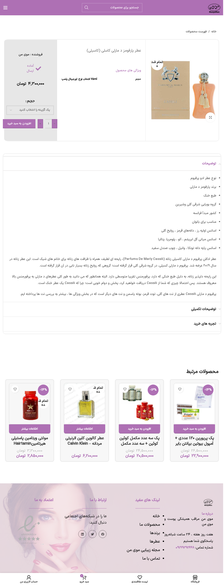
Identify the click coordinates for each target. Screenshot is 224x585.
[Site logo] (214, 7)
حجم (31, 101)
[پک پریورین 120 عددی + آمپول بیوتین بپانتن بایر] (194, 403)
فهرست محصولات (196, 32)
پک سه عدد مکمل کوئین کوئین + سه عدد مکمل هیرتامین (139, 443)
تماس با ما (151, 559)
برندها (155, 533)
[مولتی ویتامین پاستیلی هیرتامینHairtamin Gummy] (29, 403)
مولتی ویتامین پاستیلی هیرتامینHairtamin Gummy (29, 443)
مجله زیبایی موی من (143, 550)
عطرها (155, 542)
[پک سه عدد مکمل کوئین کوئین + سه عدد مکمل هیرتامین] (139, 403)
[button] (194, 429)
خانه (213, 32)
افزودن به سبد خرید (19, 123)
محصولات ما (150, 525)
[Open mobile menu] (5, 7)
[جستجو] (86, 7)
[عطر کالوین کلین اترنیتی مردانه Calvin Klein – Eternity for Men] (84, 403)
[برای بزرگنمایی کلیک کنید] (210, 117)
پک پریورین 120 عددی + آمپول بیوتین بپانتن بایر (194, 441)
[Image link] (28, 530)
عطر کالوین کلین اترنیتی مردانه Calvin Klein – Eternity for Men (84, 443)
